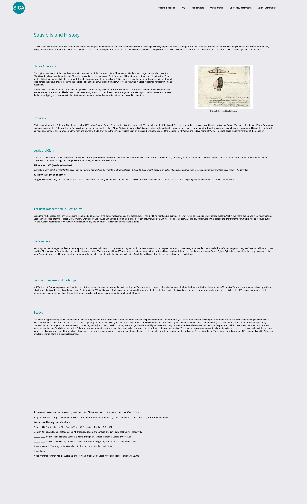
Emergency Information (240, 7)
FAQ (183, 7)
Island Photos (197, 7)
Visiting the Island (166, 7)
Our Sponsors (216, 7)
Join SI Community (267, 7)
